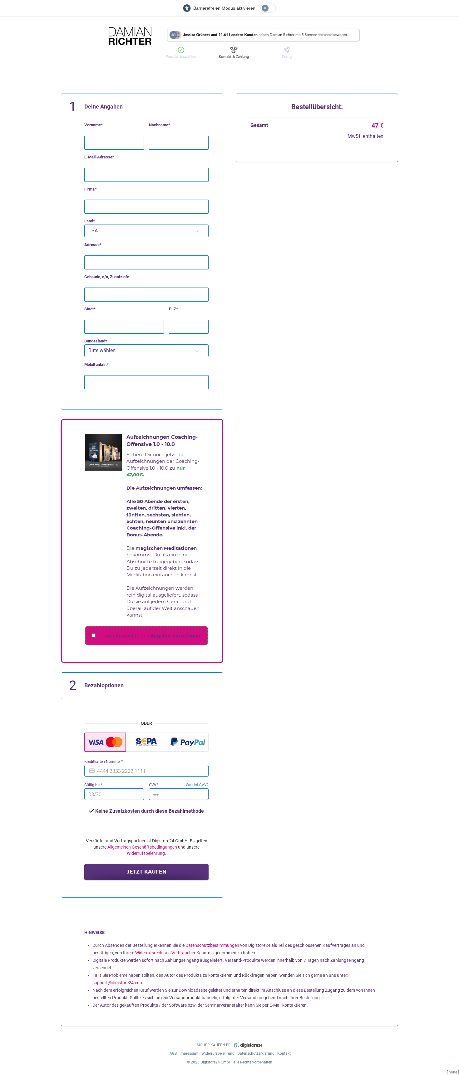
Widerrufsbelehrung (146, 853)
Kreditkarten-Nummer (103, 761)
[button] (197, 231)
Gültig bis (92, 785)
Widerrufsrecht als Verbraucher (165, 952)
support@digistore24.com (117, 982)
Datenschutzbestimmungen (212, 945)
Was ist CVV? (197, 785)
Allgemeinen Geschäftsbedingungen (142, 847)
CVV (153, 785)
